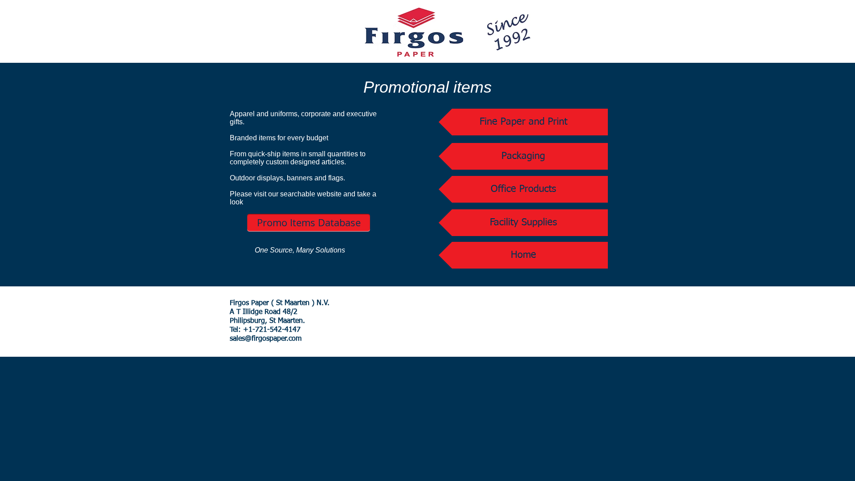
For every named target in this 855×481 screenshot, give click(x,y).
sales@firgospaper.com (265, 338)
